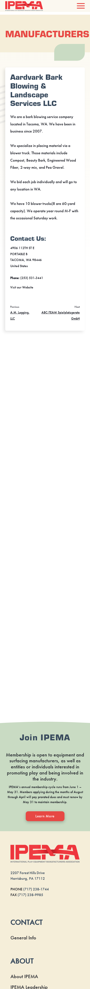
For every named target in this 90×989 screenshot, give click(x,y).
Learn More (45, 816)
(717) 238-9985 (30, 895)
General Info (23, 938)
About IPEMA (24, 976)
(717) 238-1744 (36, 889)
